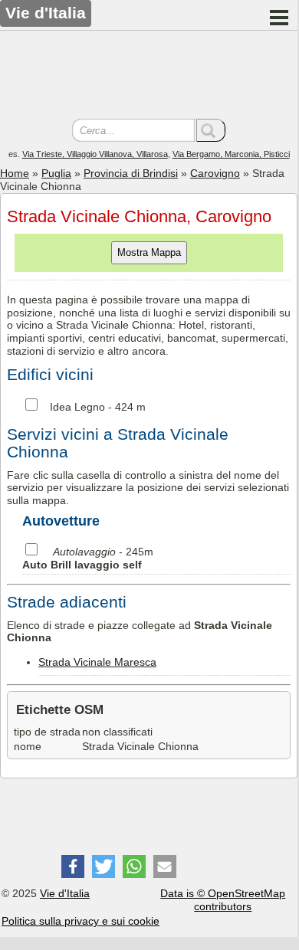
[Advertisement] (148, 76)
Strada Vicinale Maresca (97, 662)
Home (14, 173)
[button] (72, 866)
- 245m (87, 558)
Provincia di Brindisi (131, 173)
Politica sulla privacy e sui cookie (80, 921)
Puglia (56, 173)
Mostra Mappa (149, 252)
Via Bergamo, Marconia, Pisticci (231, 154)
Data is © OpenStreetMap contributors (222, 899)
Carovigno (215, 173)
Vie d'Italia (65, 893)
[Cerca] (210, 130)
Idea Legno (77, 407)
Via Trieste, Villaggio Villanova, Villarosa (95, 154)
